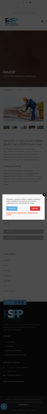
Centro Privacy (11, 213)
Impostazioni (21, 213)
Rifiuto (35, 209)
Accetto (12, 209)
